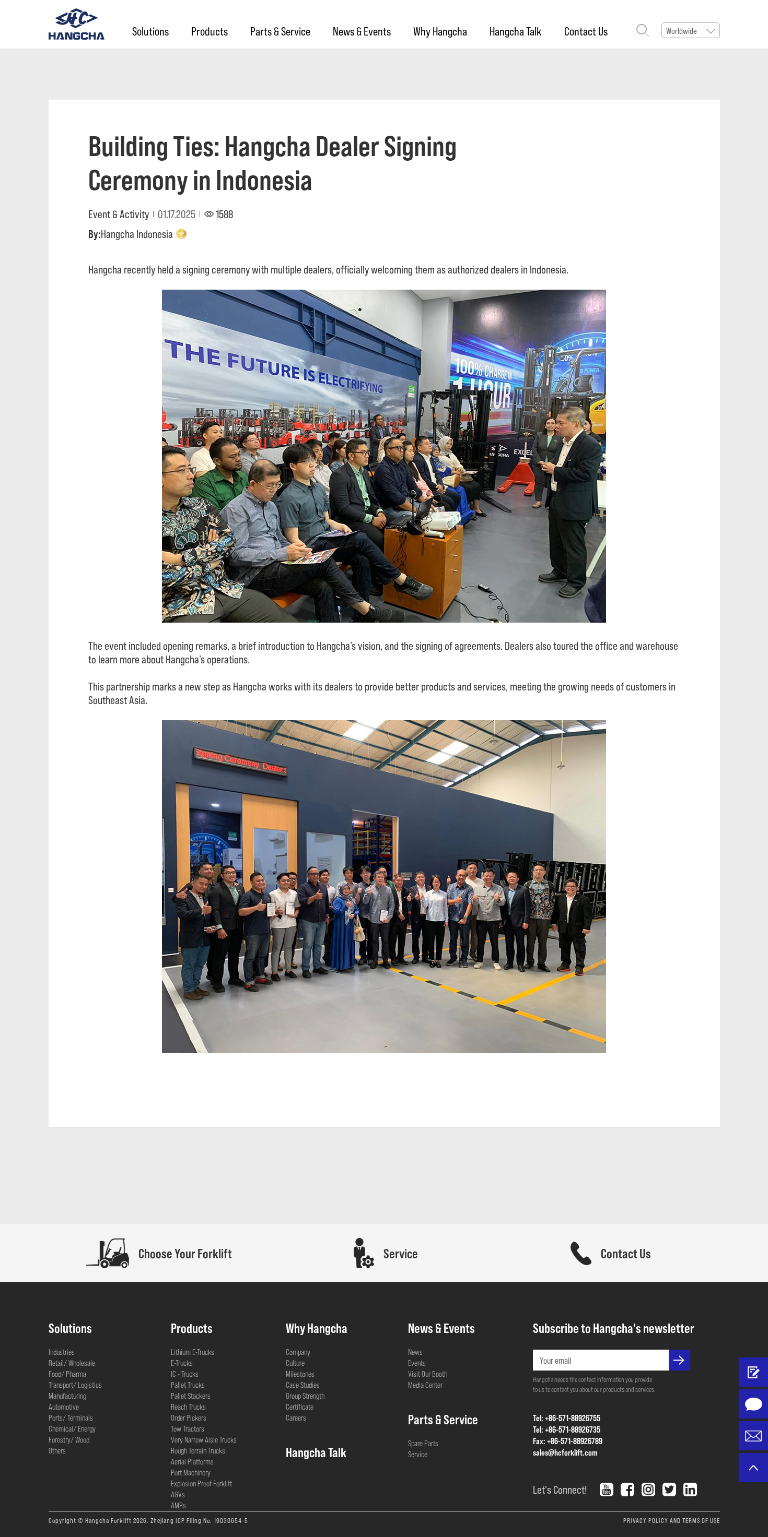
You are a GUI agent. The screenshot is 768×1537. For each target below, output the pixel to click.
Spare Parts (423, 1443)
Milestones (300, 1373)
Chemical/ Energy (72, 1428)
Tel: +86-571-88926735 (566, 1429)
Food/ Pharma (67, 1373)
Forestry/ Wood (69, 1439)
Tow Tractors (187, 1428)
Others (57, 1450)
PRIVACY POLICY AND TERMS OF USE (671, 1520)
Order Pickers (188, 1417)
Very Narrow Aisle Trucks (204, 1439)
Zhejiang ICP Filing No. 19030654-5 (199, 1520)
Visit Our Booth (427, 1373)
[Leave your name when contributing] (753, 1372)
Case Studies (303, 1384)
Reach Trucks (188, 1406)
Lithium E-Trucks (192, 1351)
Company (298, 1351)
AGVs (178, 1494)
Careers (296, 1417)
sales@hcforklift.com (565, 1452)
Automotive (64, 1406)
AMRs (178, 1505)
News (415, 1351)
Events (417, 1362)
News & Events (362, 31)
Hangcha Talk (516, 31)
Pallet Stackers (191, 1395)
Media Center (425, 1384)
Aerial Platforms (192, 1461)
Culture (295, 1362)
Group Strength (305, 1395)
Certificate (299, 1406)
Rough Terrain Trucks (198, 1450)
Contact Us (586, 31)
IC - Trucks (185, 1373)
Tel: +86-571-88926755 (566, 1418)
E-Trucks (182, 1362)
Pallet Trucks (188, 1384)
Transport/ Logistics (75, 1384)
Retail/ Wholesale (72, 1362)
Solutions (150, 31)
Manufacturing (67, 1395)
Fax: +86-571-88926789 (567, 1441)
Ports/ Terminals (71, 1417)
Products (209, 31)
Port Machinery (191, 1472)
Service (417, 1454)
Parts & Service (280, 31)
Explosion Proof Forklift (201, 1483)
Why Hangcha (440, 31)
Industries (62, 1351)
